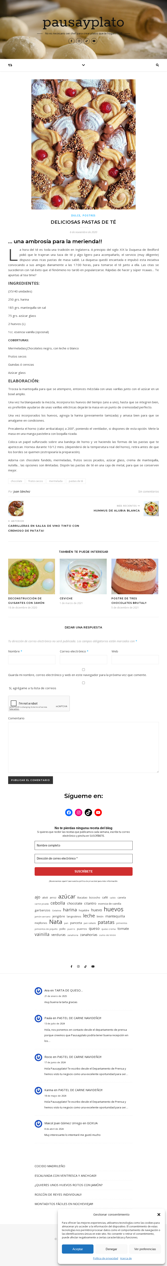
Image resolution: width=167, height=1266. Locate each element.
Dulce (75, 215)
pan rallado (90, 923)
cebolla (58, 902)
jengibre (58, 916)
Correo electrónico (74, 651)
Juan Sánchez (21, 491)
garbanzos (42, 910)
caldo (113, 897)
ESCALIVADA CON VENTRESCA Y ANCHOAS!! (65, 1175)
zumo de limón (107, 935)
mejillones (41, 923)
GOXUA (92, 1123)
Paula (48, 1018)
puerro (71, 929)
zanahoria (72, 935)
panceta (76, 923)
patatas (106, 922)
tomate (123, 928)
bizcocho (94, 897)
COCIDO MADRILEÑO (50, 1166)
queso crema (108, 929)
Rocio (48, 1057)
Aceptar (78, 1249)
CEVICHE (66, 598)
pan (66, 923)
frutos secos (36, 481)
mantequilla (115, 916)
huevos (113, 909)
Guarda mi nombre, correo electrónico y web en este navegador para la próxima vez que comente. (77, 675)
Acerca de (126, 1258)
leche (89, 915)
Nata (55, 921)
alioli (45, 897)
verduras (58, 934)
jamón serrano (43, 916)
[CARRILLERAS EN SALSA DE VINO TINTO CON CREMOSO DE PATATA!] (15, 508)
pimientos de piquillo (46, 929)
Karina (48, 1090)
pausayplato (83, 22)
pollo (62, 929)
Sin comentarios (148, 491)
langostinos (74, 916)
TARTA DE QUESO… (69, 990)
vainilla (42, 934)
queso (94, 928)
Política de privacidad (105, 1258)
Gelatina (56, 910)
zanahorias (88, 934)
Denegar (111, 1249)
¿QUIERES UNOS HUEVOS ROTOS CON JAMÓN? (69, 1185)
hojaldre (84, 910)
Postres (89, 215)
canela (122, 897)
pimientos (121, 923)
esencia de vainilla (109, 903)
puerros (82, 929)
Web (115, 651)
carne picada (42, 903)
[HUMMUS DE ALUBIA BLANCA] (151, 508)
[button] (159, 1215)
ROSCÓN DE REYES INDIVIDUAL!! (58, 1194)
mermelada (56, 481)
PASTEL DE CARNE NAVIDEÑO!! (79, 1018)
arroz (53, 897)
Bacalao (82, 897)
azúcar (67, 896)
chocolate (16, 481)
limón (100, 916)
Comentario (16, 718)
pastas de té (76, 481)
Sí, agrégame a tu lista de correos (32, 688)
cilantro (90, 903)
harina (70, 909)
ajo (37, 897)
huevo (96, 909)
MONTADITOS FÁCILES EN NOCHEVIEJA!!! (64, 1204)
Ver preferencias (145, 1249)
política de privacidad (88, 881)
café (105, 897)
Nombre (15, 651)
